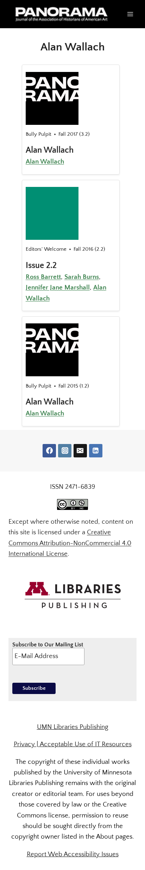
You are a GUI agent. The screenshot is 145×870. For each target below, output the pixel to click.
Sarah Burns (81, 277)
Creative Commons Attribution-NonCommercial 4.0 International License (69, 543)
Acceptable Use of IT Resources (86, 744)
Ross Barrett (43, 277)
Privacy (24, 744)
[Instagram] (64, 450)
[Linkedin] (95, 450)
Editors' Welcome (46, 249)
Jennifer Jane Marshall (58, 287)
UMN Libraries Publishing (72, 727)
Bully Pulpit (38, 134)
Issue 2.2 (41, 265)
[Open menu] (130, 13)
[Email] (80, 450)
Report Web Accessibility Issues (73, 854)
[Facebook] (49, 450)
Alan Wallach (50, 150)
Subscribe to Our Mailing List (47, 644)
